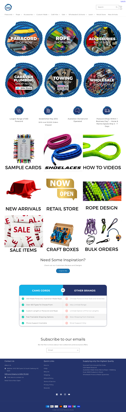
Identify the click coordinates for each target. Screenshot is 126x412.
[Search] (117, 7)
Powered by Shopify (68, 410)
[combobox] (107, 7)
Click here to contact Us (15, 377)
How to (46, 365)
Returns (46, 372)
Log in (123, 1)
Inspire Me (63, 271)
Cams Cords (60, 410)
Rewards (47, 388)
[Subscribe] (77, 350)
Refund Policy (48, 378)
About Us (8, 365)
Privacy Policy (49, 385)
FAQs (46, 368)
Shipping (47, 375)
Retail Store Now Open (13, 380)
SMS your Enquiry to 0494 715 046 (17, 374)
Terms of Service (49, 381)
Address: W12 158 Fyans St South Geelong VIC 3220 (23, 370)
